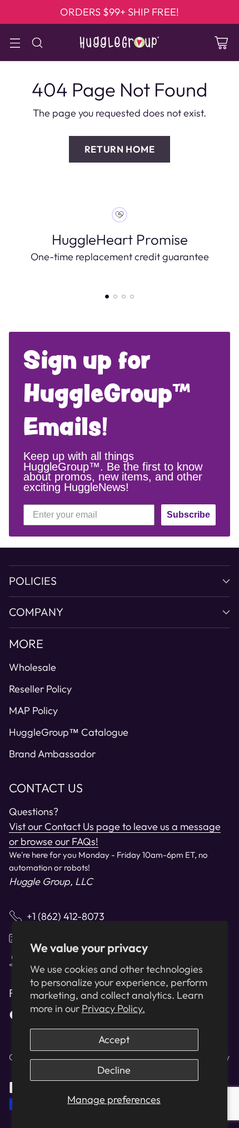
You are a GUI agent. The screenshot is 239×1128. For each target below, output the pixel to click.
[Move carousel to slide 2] (115, 297)
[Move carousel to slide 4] (132, 297)
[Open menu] (14, 42)
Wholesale (32, 667)
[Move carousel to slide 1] (107, 297)
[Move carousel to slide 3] (124, 297)
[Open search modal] (37, 42)
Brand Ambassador (52, 753)
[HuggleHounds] (119, 42)
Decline (114, 1070)
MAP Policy (33, 710)
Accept (114, 1039)
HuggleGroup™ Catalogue (68, 732)
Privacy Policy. (113, 1008)
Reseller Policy (40, 688)
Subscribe (188, 514)
